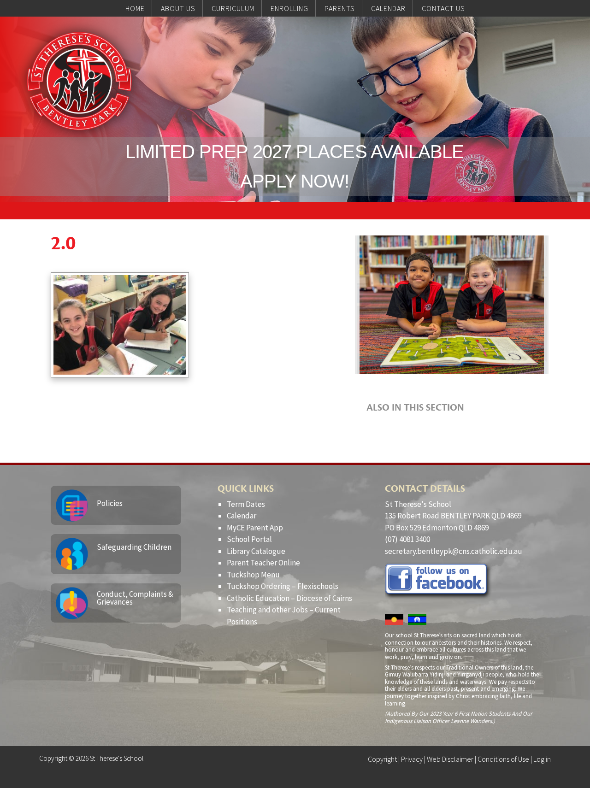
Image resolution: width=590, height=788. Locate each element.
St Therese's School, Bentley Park (79, 81)
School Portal (249, 539)
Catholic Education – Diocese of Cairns (289, 598)
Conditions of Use (503, 759)
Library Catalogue (256, 551)
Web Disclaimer (450, 759)
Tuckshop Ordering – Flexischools (282, 586)
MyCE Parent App (255, 528)
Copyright (382, 759)
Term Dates (246, 504)
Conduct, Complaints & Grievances (135, 598)
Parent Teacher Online (263, 563)
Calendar (241, 516)
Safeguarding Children (134, 547)
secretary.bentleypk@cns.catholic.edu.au (453, 551)
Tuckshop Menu (253, 575)
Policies (110, 503)
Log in (542, 759)
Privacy (412, 759)
